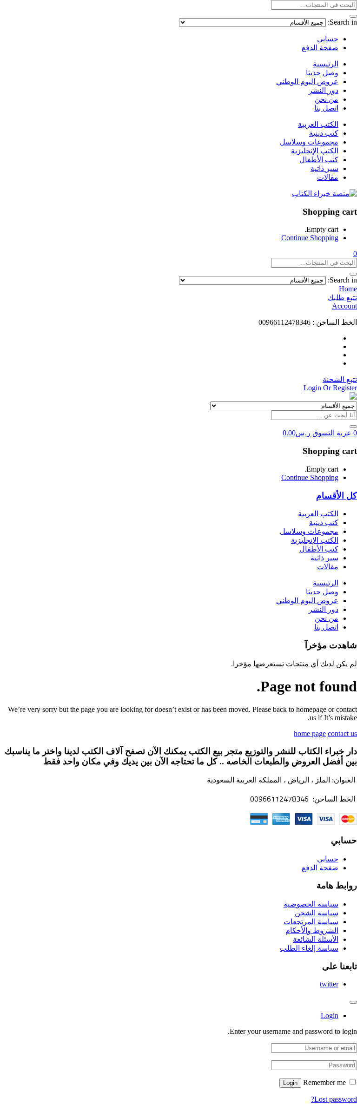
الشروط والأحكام (311, 930)
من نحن (326, 99)
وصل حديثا (322, 73)
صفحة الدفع (320, 48)
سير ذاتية (324, 168)
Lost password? (334, 1099)
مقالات (327, 177)
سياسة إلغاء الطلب (309, 948)
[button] (355, 253)
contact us (342, 733)
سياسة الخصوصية (311, 904)
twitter (329, 984)
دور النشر (323, 90)
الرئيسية (325, 64)
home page (310, 733)
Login (290, 1082)
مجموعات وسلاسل (309, 142)
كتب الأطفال (318, 160)
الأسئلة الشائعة (315, 939)
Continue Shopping (309, 238)
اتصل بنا (326, 108)
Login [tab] (329, 1015)
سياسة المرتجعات (311, 922)
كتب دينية (323, 133)
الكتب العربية (318, 124)
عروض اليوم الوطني (307, 81)
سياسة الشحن (316, 913)
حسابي (327, 39)
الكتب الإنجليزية (314, 151)
